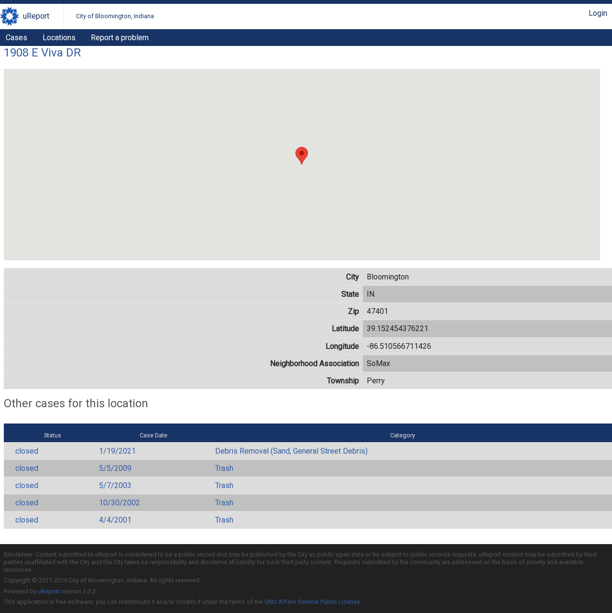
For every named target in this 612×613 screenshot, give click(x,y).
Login (598, 13)
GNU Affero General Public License (312, 601)
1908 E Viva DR (42, 52)
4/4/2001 (115, 519)
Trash (224, 468)
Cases (16, 37)
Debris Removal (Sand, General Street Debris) (291, 451)
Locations (59, 37)
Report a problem (120, 37)
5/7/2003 (115, 485)
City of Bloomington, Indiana (115, 16)
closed (26, 451)
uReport (36, 16)
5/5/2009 (115, 468)
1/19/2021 (117, 451)
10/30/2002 (119, 502)
